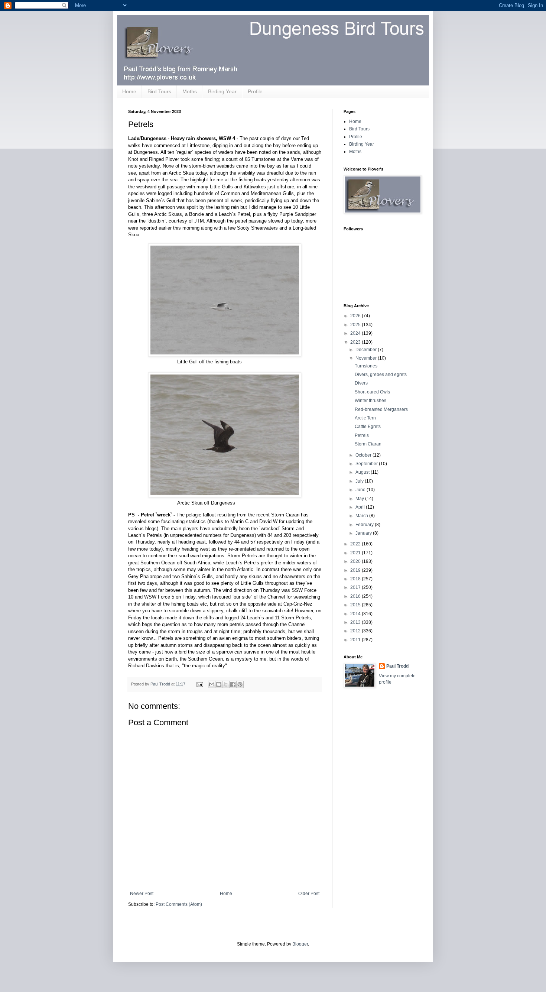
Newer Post (141, 893)
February (365, 524)
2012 (356, 630)
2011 (356, 639)
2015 (356, 604)
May (360, 498)
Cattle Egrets (368, 426)
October (364, 455)
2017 (356, 587)
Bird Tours (159, 91)
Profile (255, 91)
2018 (356, 578)
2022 (356, 544)
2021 (356, 552)
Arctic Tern (365, 418)
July (360, 481)
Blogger (300, 944)
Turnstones (366, 366)
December (366, 349)
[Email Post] (199, 684)
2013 (356, 622)
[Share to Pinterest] (240, 684)
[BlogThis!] (218, 684)
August (363, 472)
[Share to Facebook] (233, 684)
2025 (356, 324)
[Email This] (211, 684)
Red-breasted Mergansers (381, 409)
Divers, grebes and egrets (381, 374)
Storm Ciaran (368, 444)
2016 (356, 596)
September (367, 463)
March (362, 515)
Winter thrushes (370, 400)
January (364, 533)
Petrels (362, 435)
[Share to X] (226, 684)
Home (129, 91)
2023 (356, 342)
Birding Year (222, 91)
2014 (356, 613)
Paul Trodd (397, 666)
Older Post (308, 893)
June (361, 489)
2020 (356, 561)
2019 (356, 570)
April (360, 507)
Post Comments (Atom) (179, 904)
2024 (356, 333)
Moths (189, 91)
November (366, 358)
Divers (361, 383)
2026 (356, 315)
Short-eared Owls (372, 392)
